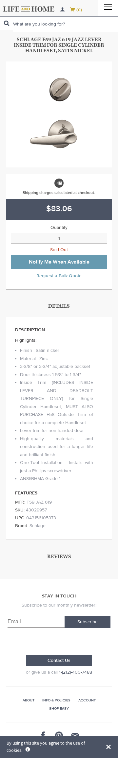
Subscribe (87, 622)
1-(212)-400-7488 (75, 672)
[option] (59, 114)
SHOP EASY (59, 708)
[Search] (6, 23)
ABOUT (28, 700)
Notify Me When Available (59, 262)
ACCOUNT (87, 700)
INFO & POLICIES (56, 700)
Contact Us (59, 660)
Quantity (59, 227)
